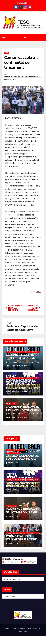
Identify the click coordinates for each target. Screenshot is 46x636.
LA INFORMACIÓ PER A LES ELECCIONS (15, 308)
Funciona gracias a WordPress (15, 628)
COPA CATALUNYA (18, 377)
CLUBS (8, 352)
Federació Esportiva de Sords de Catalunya (21, 76)
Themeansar (23, 631)
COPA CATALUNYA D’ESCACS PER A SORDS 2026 (22, 539)
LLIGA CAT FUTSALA (32, 352)
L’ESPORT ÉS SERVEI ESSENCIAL (32, 308)
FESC (6, 53)
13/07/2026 (12, 490)
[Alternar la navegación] (25, 37)
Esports (16, 352)
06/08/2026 (13, 463)
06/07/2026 (13, 516)
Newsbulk (36, 628)
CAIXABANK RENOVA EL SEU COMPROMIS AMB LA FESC (22, 409)
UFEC (38, 291)
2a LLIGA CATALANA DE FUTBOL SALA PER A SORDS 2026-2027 (22, 358)
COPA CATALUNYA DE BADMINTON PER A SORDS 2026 (21, 383)
